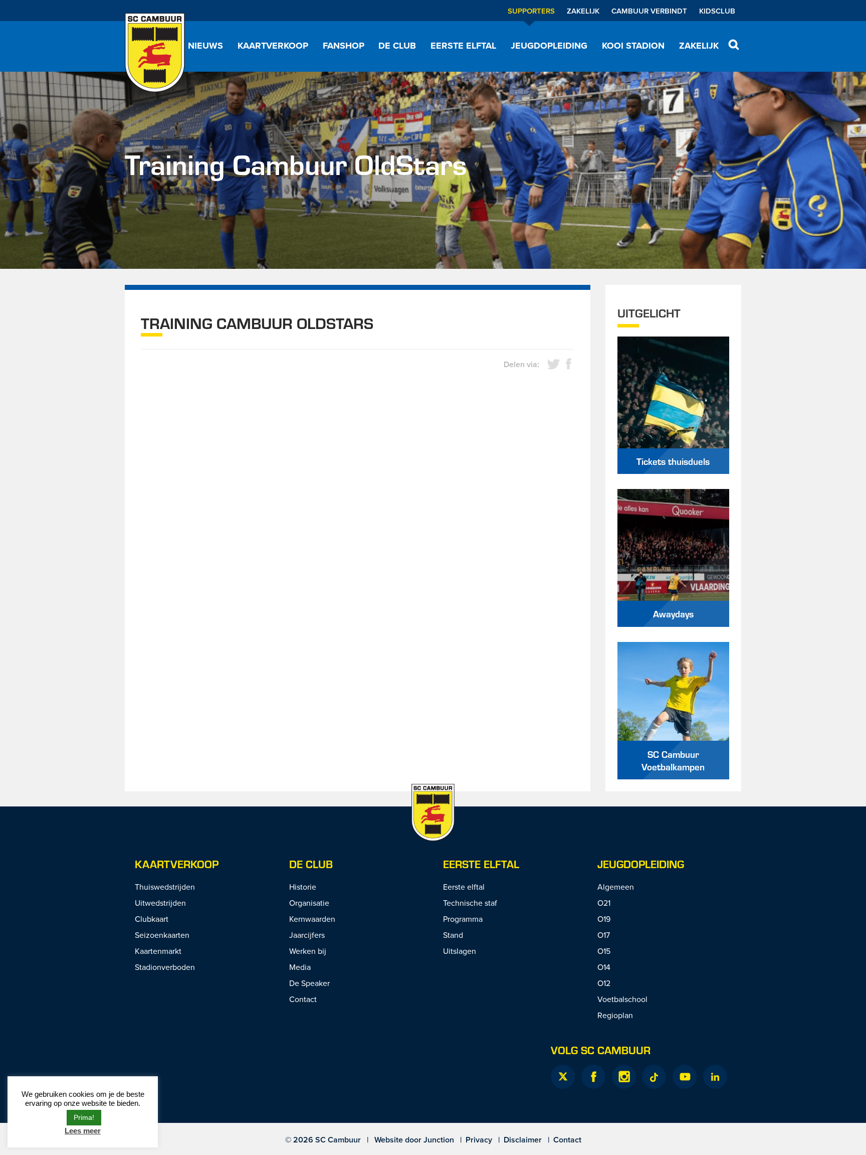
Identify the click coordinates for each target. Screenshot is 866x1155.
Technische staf (470, 902)
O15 (603, 950)
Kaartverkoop (273, 45)
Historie (302, 886)
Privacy (479, 1139)
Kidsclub (717, 11)
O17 (603, 934)
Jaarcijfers (307, 934)
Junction (438, 1139)
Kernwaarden (312, 918)
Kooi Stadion (633, 45)
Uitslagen (459, 950)
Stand (453, 934)
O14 (603, 966)
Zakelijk (583, 11)
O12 (603, 982)
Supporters (531, 11)
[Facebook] (593, 1077)
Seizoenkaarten (162, 934)
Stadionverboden (165, 966)
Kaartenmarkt (158, 950)
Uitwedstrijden (160, 902)
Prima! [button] (84, 1117)
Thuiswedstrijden (165, 886)
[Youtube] (685, 1077)
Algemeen (615, 886)
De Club (397, 45)
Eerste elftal (463, 45)
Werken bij (307, 950)
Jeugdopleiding (549, 45)
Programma (463, 918)
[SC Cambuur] (155, 52)
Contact (303, 999)
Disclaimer (523, 1139)
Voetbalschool (622, 999)
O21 (603, 902)
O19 (603, 918)
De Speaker (309, 982)
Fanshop (343, 45)
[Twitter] (563, 1077)
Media (300, 966)
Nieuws (205, 45)
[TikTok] (654, 1077)
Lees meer (83, 1130)
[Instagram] (624, 1077)
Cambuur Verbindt (649, 11)
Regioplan (615, 1015)
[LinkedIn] (715, 1077)
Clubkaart (151, 918)
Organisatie (309, 902)
